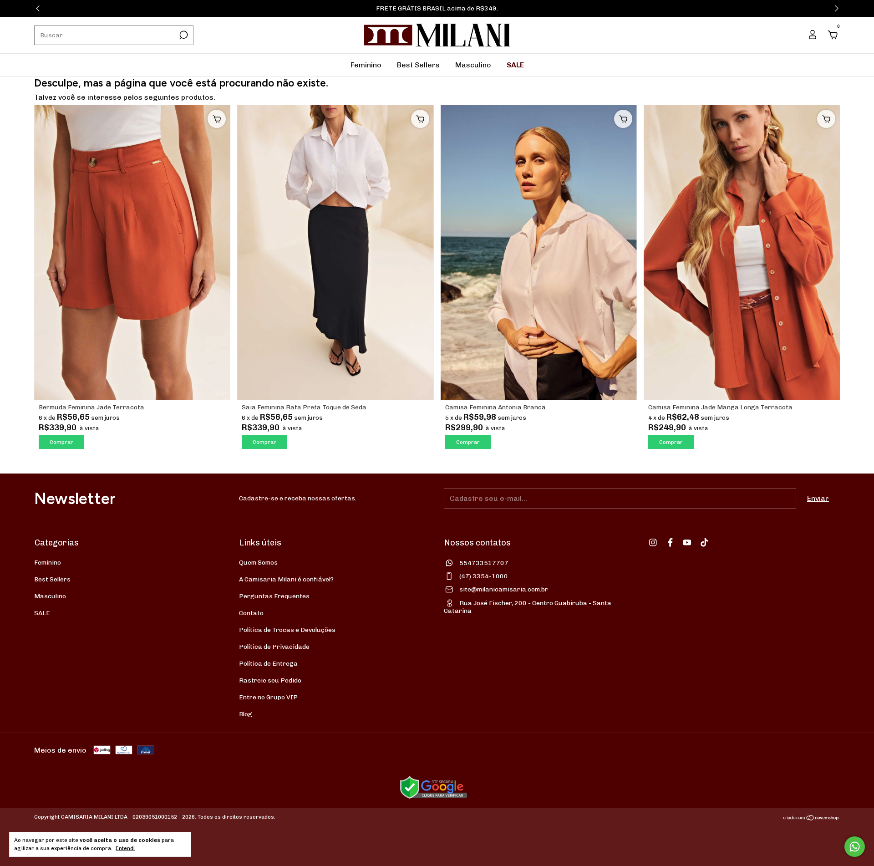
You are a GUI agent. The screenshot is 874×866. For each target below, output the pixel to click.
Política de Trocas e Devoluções (287, 630)
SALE (515, 65)
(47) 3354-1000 (483, 576)
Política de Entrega (268, 663)
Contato (251, 613)
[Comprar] (217, 119)
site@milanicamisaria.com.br (503, 589)
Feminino (366, 65)
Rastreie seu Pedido (270, 680)
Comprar (61, 442)
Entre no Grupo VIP (268, 697)
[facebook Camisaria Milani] (670, 542)
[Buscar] (182, 35)
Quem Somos (258, 562)
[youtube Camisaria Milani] (687, 542)
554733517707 (483, 563)
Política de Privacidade (274, 647)
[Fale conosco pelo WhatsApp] (854, 846)
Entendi (125, 848)
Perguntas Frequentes (274, 596)
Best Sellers (418, 65)
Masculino (473, 65)
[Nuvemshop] (811, 818)
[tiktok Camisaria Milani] (704, 542)
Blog (245, 714)
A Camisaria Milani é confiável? (286, 579)
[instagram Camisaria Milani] (653, 542)
